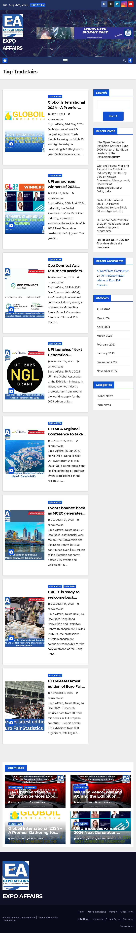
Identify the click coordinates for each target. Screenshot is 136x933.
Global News (55, 97)
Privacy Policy (113, 919)
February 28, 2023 (63, 277)
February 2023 (106, 344)
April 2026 (103, 309)
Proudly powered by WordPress (19, 917)
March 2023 (104, 335)
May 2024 (103, 318)
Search (101, 93)
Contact (113, 911)
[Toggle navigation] (65, 60)
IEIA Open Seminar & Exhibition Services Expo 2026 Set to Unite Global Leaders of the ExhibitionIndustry (113, 150)
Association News (97, 911)
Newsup (50, 917)
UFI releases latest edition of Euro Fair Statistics (65, 686)
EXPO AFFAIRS (22, 896)
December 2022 (107, 362)
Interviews (97, 919)
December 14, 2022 (62, 604)
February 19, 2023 (62, 361)
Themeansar (9, 920)
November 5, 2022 (62, 693)
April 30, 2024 (60, 193)
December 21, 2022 (62, 520)
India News (70, 586)
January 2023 (106, 353)
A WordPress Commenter (113, 271)
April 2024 (103, 327)
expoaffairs (39, 802)
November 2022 (107, 371)
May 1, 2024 (58, 114)
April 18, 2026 (19, 802)
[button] (124, 60)
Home (82, 911)
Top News (128, 919)
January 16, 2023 (62, 440)
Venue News (127, 926)
